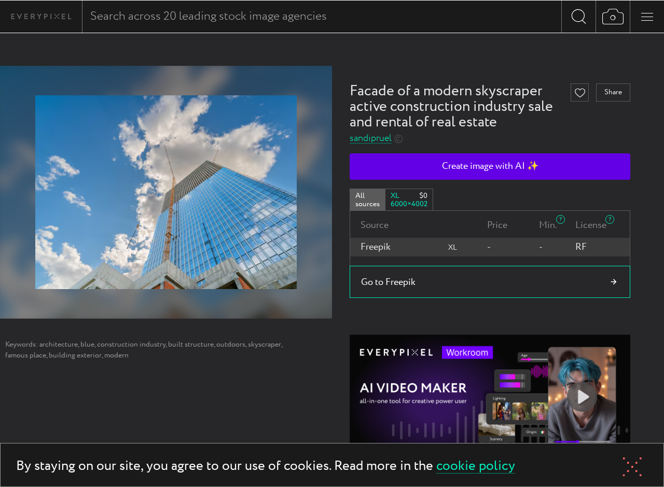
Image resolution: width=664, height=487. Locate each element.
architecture (58, 344)
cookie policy (475, 467)
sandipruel (371, 139)
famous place (25, 355)
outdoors (230, 344)
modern (116, 355)
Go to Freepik (388, 282)
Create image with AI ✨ (490, 166)
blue (87, 344)
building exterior (75, 355)
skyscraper (264, 344)
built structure (191, 344)
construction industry (131, 344)
